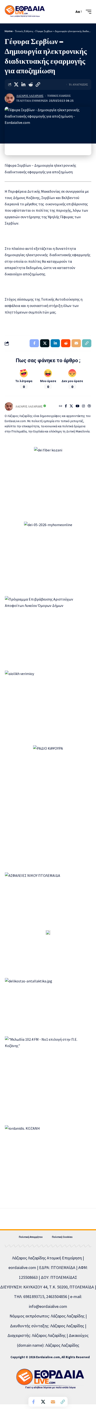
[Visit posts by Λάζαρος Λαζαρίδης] (9, 98)
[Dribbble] (89, 406)
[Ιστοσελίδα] (60, 406)
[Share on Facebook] (33, 1402)
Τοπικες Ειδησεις (59, 95)
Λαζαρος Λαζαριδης (29, 95)
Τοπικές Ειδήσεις (24, 31)
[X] (71, 406)
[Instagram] (83, 406)
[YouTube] (77, 406)
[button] (69, 11)
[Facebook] (65, 406)
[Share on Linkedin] (23, 84)
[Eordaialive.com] (25, 11)
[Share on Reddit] (30, 84)
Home (9, 31)
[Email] (53, 1402)
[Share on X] (16, 84)
